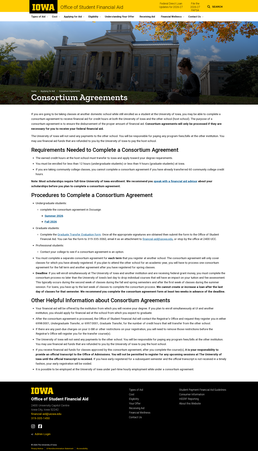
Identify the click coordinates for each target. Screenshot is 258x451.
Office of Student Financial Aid (91, 7)
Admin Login (42, 434)
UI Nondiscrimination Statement (59, 448)
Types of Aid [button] (38, 16)
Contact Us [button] (194, 16)
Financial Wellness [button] (171, 16)
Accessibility (82, 448)
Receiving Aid (147, 16)
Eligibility (134, 398)
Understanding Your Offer (119, 16)
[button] (215, 6)
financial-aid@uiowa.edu (158, 239)
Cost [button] (54, 16)
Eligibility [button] (93, 16)
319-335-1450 (40, 418)
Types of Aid (136, 389)
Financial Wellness (139, 412)
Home (33, 91)
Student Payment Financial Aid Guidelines (202, 389)
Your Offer (134, 403)
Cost (131, 394)
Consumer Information (192, 394)
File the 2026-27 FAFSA (195, 7)
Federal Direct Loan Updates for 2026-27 (171, 5)
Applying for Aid (48, 91)
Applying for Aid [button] (73, 16)
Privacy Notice (37, 448)
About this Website (190, 403)
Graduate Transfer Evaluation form (79, 234)
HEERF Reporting (189, 398)
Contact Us (135, 417)
